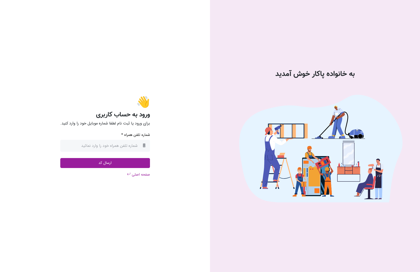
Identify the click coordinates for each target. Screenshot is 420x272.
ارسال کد (105, 163)
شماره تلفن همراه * (135, 135)
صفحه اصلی (140, 175)
